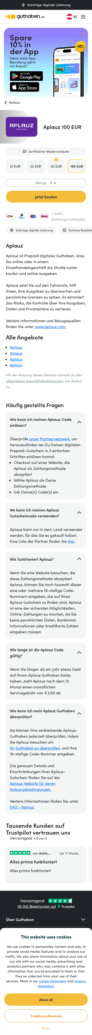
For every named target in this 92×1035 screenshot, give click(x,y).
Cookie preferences (46, 1015)
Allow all (46, 999)
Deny (46, 1028)
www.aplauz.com (50, 326)
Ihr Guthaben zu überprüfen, (35, 747)
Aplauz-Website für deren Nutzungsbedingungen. (32, 786)
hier (71, 541)
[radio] (15, 166)
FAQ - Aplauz (22, 807)
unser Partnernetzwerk (49, 438)
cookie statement (52, 981)
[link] (26, 76)
